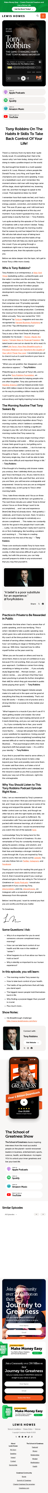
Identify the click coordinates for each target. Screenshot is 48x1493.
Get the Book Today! (23, 9)
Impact (13, 1457)
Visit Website (31, 1043)
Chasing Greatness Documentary (24, 1484)
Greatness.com (24, 1488)
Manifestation (34, 1462)
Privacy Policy (27, 1429)
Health (35, 1466)
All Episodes (9, 1214)
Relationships (35, 1455)
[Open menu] (43, 16)
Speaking (13, 1454)
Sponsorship (13, 1465)
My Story (13, 1450)
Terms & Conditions (14, 1429)
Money (35, 1451)
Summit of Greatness (24, 1480)
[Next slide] (43, 1214)
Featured (35, 1447)
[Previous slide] (36, 1214)
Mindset (35, 1459)
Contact (13, 1461)
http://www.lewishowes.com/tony (22, 1021)
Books (24, 1477)
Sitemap (37, 1429)
